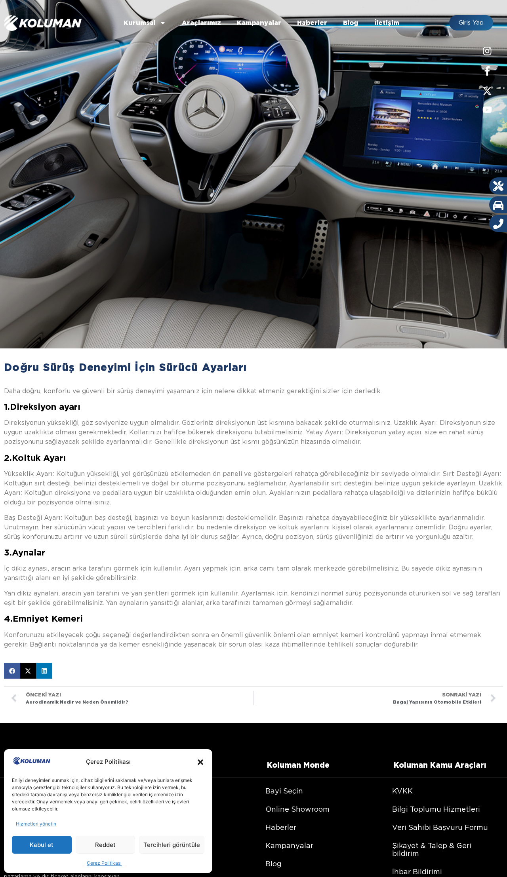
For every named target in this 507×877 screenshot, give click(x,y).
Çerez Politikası (104, 863)
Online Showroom (297, 809)
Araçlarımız (201, 23)
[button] (200, 762)
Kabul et (41, 844)
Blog (350, 23)
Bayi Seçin (284, 791)
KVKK (402, 791)
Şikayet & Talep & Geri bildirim (431, 849)
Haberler (312, 23)
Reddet (105, 844)
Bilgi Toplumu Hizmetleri (436, 809)
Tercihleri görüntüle (171, 844)
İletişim (386, 23)
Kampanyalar (259, 23)
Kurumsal (140, 23)
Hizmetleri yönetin (36, 824)
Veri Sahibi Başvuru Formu (440, 827)
